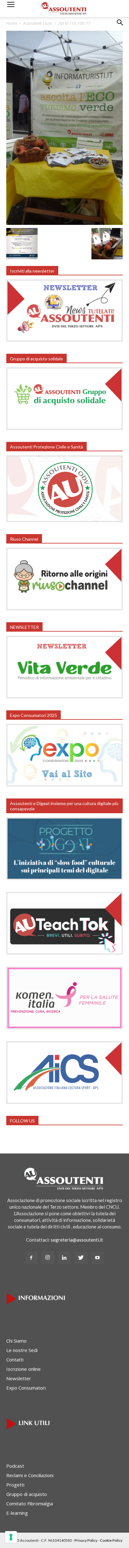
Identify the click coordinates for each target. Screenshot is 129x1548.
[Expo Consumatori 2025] (64, 785)
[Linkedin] (64, 1258)
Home (11, 23)
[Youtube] (97, 1258)
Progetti (15, 1485)
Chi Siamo (16, 1341)
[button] (120, 27)
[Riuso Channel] (64, 608)
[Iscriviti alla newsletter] (64, 340)
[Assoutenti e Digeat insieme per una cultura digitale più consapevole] (64, 878)
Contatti (14, 1359)
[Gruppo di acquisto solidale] (64, 428)
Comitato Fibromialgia (29, 1503)
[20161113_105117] (64, 223)
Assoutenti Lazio (37, 23)
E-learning (17, 1513)
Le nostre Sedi (22, 1350)
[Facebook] (31, 1258)
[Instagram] (48, 1257)
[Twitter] (81, 1258)
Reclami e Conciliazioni (30, 1475)
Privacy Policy (86, 1540)
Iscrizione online (23, 1369)
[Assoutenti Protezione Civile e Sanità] (64, 520)
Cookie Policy (111, 1540)
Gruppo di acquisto (26, 1494)
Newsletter (18, 1378)
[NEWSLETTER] (64, 696)
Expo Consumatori (26, 1388)
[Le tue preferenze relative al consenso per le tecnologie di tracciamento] (11, 1537)
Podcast (15, 1466)
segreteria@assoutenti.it (77, 1240)
